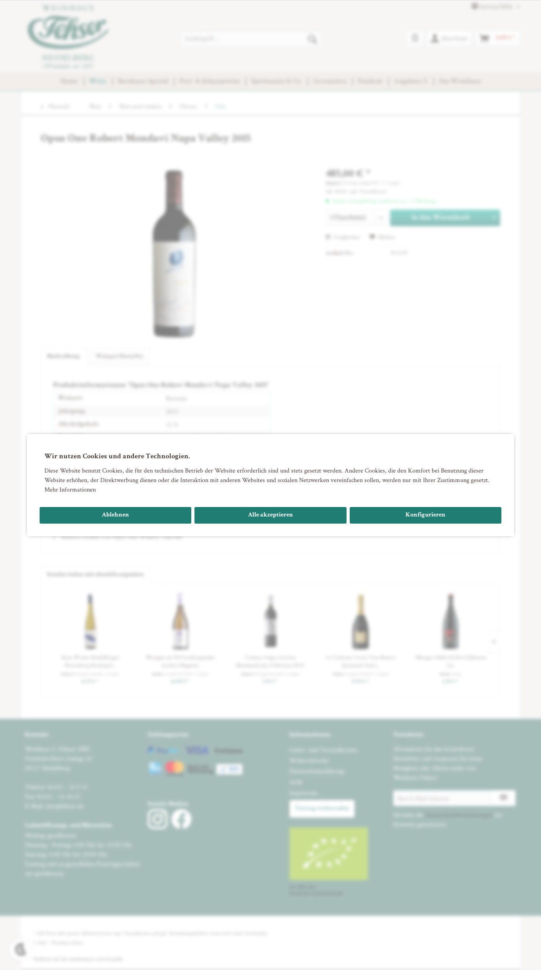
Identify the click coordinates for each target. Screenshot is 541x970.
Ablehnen (115, 515)
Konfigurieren (426, 515)
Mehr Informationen (70, 489)
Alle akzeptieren (270, 515)
